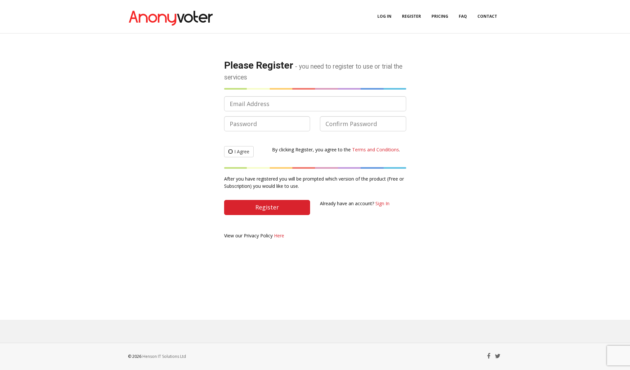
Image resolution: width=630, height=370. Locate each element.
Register (411, 16)
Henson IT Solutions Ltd (164, 356)
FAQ (463, 16)
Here (279, 235)
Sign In (382, 203)
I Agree (241, 151)
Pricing (439, 16)
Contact (487, 16)
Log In (384, 16)
